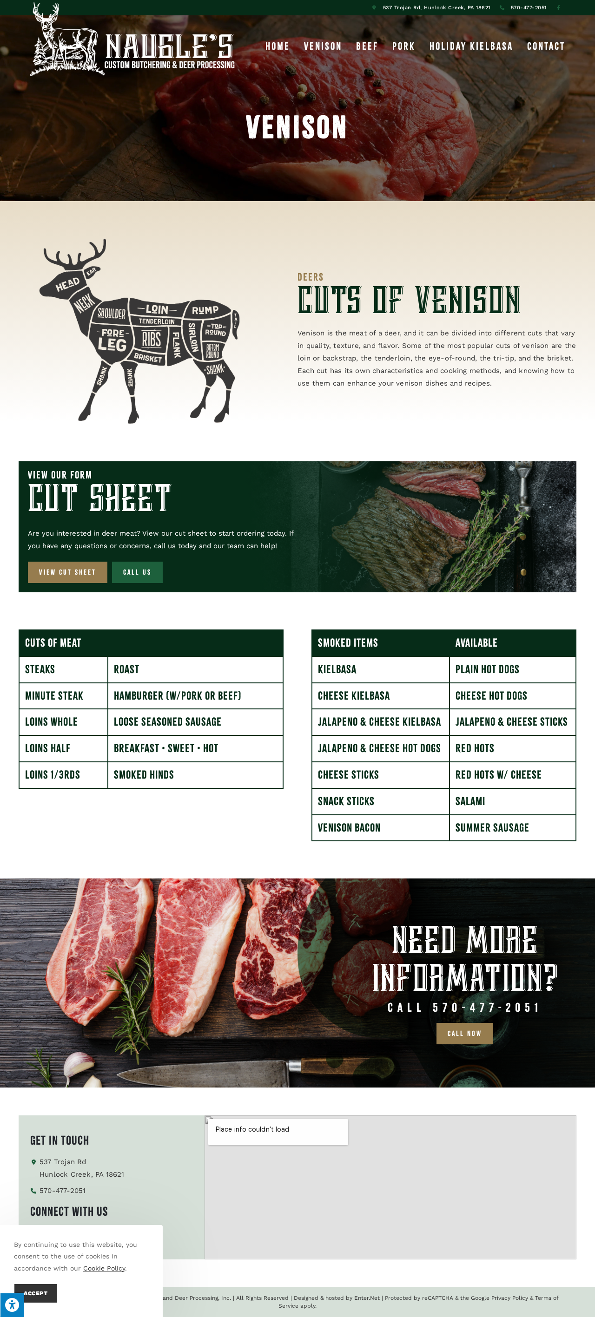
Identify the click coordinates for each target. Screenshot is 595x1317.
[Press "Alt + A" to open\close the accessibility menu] (12, 1305)
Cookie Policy (104, 1268)
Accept (36, 1293)
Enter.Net (367, 1298)
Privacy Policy (509, 1298)
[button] (67, 572)
